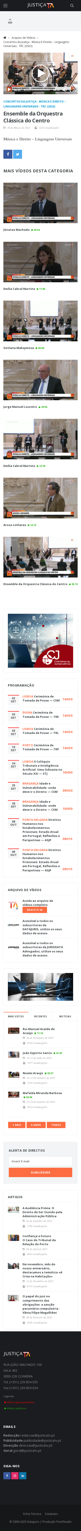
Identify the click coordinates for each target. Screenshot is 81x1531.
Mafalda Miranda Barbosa (42, 1093)
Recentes (40, 1016)
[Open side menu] (5, 5)
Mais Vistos (16, 1016)
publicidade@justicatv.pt (42, 1440)
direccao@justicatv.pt (35, 1445)
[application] (40, 73)
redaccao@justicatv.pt (37, 1435)
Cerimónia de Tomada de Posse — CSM (41, 698)
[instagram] (14, 1475)
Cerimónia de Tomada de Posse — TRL (40, 731)
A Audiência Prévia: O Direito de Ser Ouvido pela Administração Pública (42, 1212)
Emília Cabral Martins (19, 289)
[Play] (9, 90)
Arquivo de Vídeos (23, 38)
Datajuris (33, 1522)
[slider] (37, 90)
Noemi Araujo (33, 1073)
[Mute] (64, 90)
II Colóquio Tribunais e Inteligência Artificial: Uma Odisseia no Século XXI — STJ (42, 767)
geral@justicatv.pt (27, 1450)
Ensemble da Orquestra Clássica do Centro (35, 584)
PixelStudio (64, 1522)
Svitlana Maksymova (18, 348)
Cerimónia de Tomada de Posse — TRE (40, 714)
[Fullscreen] (72, 90)
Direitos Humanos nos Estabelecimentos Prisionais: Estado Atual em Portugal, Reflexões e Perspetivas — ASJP (41, 830)
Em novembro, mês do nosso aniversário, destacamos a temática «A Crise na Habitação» (42, 1270)
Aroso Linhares (14, 525)
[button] (41, 73)
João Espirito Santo (37, 1053)
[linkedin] (22, 1475)
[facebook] (7, 1475)
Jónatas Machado (16, 230)
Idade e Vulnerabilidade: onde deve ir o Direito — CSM (40, 787)
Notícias (65, 1016)
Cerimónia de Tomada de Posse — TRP (40, 747)
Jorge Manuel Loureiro (20, 407)
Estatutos (51, 1514)
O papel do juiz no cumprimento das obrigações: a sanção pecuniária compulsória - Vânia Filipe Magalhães (41, 1304)
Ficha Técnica (32, 1514)
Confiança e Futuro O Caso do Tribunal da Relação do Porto (39, 1240)
